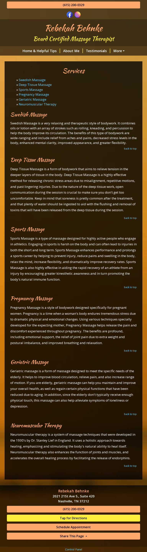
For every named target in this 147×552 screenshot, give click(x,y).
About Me (71, 50)
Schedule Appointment (73, 527)
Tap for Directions (73, 518)
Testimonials (96, 50)
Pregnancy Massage (34, 94)
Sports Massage (31, 89)
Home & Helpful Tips (39, 50)
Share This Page (72, 536)
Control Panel (73, 549)
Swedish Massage (32, 80)
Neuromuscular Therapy (37, 104)
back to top (130, 148)
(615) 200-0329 (73, 5)
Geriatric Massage (32, 99)
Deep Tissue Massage (35, 84)
